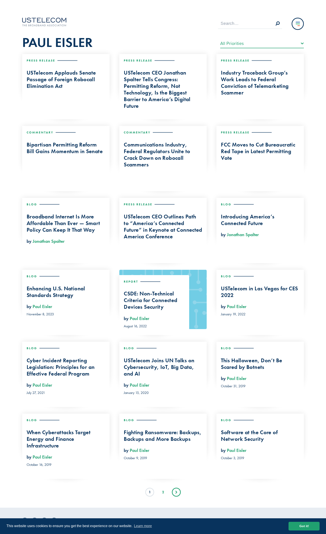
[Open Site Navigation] (298, 24)
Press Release (41, 60)
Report (131, 281)
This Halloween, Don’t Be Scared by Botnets (251, 363)
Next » (176, 492)
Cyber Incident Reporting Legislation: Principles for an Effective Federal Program (60, 367)
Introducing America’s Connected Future (247, 220)
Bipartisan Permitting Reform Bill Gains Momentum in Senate (65, 148)
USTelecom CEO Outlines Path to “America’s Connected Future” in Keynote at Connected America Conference (163, 226)
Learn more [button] (143, 526)
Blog (32, 204)
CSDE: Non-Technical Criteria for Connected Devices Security (150, 300)
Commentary (40, 132)
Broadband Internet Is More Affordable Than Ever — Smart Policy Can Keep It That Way (63, 223)
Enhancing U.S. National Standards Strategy (56, 292)
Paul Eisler (42, 306)
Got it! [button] (304, 526)
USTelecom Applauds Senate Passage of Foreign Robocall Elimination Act (61, 79)
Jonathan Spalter (49, 241)
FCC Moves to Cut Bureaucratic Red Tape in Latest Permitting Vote (258, 151)
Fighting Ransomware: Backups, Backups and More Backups (162, 435)
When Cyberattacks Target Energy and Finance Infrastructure (58, 439)
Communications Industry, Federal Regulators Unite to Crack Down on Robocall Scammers (157, 154)
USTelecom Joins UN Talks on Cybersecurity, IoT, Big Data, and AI (159, 367)
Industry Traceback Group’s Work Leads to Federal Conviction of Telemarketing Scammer (255, 82)
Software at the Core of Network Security (249, 435)
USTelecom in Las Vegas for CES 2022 (259, 292)
